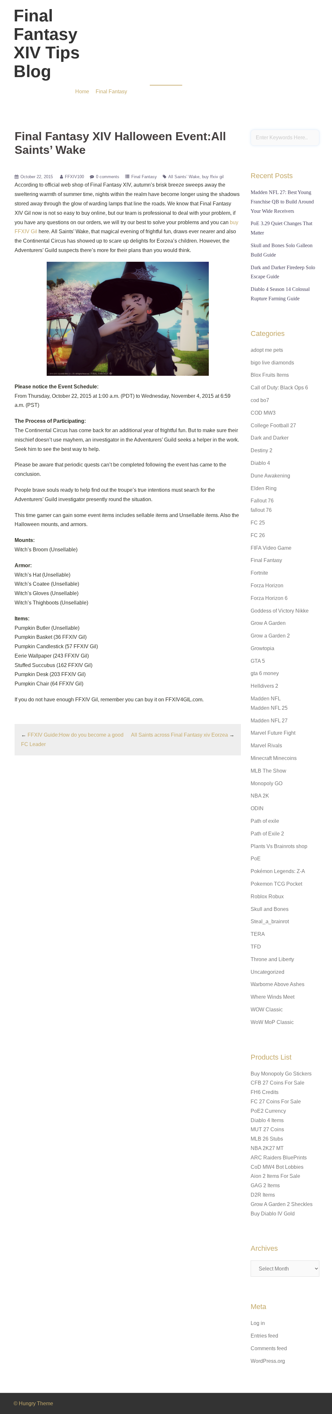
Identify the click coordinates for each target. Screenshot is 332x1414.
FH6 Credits (265, 1092)
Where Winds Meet (272, 997)
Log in (258, 1323)
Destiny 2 (261, 450)
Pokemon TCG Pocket (276, 884)
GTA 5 (258, 661)
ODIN (257, 808)
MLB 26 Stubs (267, 1139)
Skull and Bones (270, 909)
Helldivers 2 (264, 686)
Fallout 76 (262, 500)
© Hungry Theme (33, 1403)
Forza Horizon (267, 585)
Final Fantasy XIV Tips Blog (47, 43)
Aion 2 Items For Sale (275, 1176)
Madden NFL (266, 698)
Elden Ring (264, 488)
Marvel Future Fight (273, 733)
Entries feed (264, 1336)
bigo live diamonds (272, 362)
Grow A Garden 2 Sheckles (282, 1204)
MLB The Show (268, 771)
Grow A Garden (268, 623)
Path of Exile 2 (267, 833)
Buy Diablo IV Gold (273, 1213)
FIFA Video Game (271, 548)
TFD (256, 946)
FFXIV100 (74, 176)
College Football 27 (273, 425)
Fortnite (259, 573)
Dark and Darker (270, 438)
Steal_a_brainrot (270, 921)
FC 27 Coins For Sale (276, 1101)
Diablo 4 (260, 463)
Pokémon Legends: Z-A (278, 871)
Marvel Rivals (266, 745)
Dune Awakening (270, 475)
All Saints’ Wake (183, 176)
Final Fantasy (144, 176)
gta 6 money (265, 673)
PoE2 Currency (268, 1111)
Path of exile (265, 821)
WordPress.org (268, 1361)
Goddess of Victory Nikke (280, 611)
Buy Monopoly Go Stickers (281, 1073)
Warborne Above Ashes (277, 984)
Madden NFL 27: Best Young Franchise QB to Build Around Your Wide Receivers (282, 202)
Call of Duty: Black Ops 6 (279, 387)
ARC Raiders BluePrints (279, 1157)
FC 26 (258, 535)
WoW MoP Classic (272, 1022)
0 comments (107, 176)
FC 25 (258, 522)
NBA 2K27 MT (267, 1148)
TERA (258, 934)
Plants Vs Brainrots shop (279, 846)
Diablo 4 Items (267, 1120)
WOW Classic (267, 1009)
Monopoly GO (266, 783)
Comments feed (269, 1348)
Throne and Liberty (272, 959)
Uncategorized (267, 972)
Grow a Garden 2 (270, 635)
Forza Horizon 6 (269, 598)
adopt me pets (267, 350)
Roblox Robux (267, 896)
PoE (256, 858)
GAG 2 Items (265, 1185)
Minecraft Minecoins (274, 758)
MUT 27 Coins (267, 1129)
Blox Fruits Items (270, 375)
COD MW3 (263, 413)
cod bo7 (260, 400)
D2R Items (263, 1195)
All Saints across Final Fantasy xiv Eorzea (179, 735)
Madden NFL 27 (269, 720)
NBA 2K (260, 796)
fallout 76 (261, 510)
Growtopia (262, 648)
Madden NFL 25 (269, 708)
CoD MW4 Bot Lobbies (277, 1167)
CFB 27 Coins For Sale (277, 1083)
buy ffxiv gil (213, 176)
